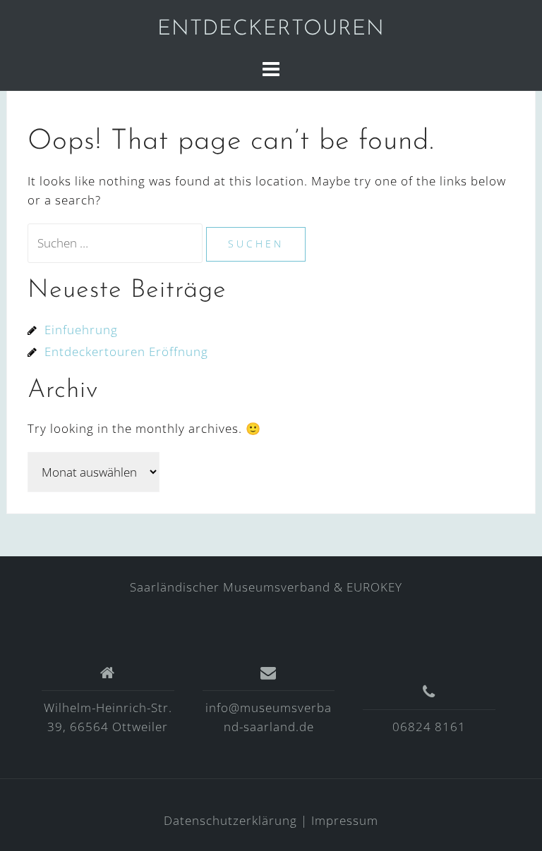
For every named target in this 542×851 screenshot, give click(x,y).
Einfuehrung (81, 330)
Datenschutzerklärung (230, 820)
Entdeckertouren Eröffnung (126, 351)
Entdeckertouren (271, 29)
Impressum (344, 820)
